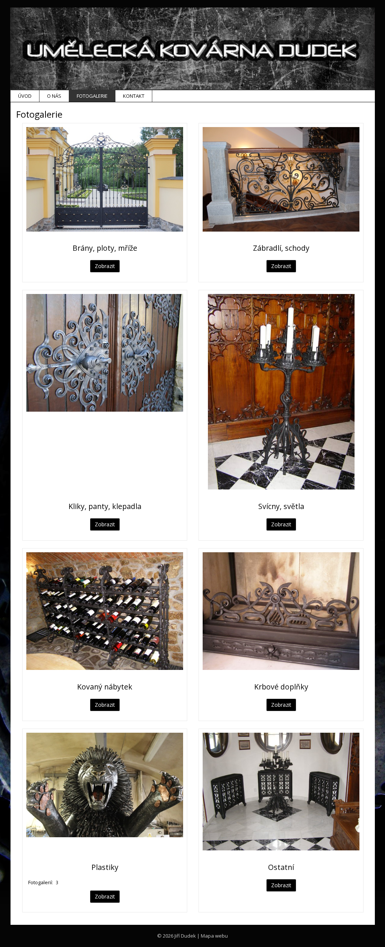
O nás (54, 95)
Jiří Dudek (185, 935)
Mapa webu (214, 935)
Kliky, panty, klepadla (104, 506)
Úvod (25, 95)
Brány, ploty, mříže (105, 248)
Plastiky (104, 867)
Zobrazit (105, 266)
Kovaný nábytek (104, 687)
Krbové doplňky (281, 687)
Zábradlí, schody (281, 248)
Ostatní (281, 867)
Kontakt (133, 95)
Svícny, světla (281, 506)
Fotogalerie (92, 95)
